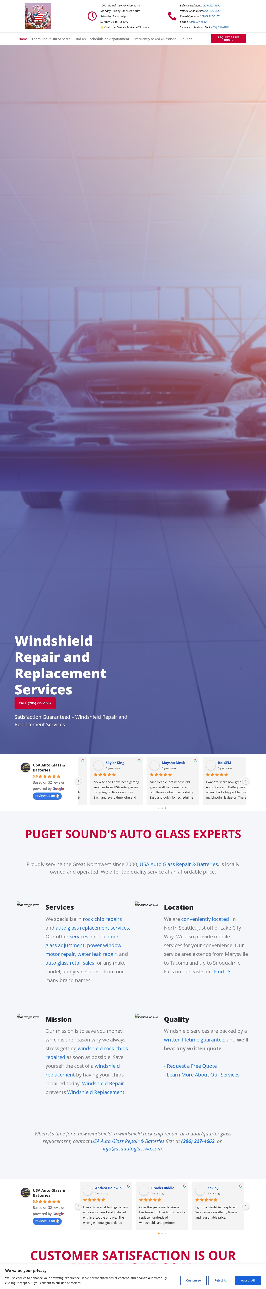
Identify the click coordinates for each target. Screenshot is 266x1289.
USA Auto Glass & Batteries (49, 768)
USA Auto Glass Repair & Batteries (179, 864)
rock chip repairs (102, 918)
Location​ (178, 907)
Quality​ (176, 1019)
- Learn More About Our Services (201, 1074)
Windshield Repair (103, 1083)
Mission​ (59, 1019)
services (79, 936)
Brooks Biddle (162, 762)
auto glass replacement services (92, 927)
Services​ (60, 907)
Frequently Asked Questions (155, 39)
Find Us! (223, 971)
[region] (133, 1276)
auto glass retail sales (70, 962)
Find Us (80, 39)
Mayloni (214, 1188)
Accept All (248, 1280)
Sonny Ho (159, 1188)
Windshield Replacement (95, 1092)
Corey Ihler (104, 1188)
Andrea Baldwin (108, 762)
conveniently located (205, 918)
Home (23, 39)
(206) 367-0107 (210, 16)
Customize (193, 1280)
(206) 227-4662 (211, 5)
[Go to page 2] (165, 808)
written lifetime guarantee (194, 1039)
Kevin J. (213, 762)
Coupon (186, 39)
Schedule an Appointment (109, 39)
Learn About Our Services (51, 39)
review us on (45, 795)
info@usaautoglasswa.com (132, 1148)
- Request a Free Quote (190, 1065)
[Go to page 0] (159, 808)
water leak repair (97, 953)
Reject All (220, 1280)
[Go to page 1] (162, 808)
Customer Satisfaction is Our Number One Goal (133, 1261)
